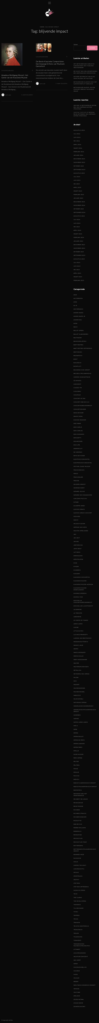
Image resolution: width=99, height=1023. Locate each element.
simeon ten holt (80, 865)
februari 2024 (79, 237)
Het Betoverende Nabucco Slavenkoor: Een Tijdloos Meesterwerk (84, 65)
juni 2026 (77, 137)
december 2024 (79, 201)
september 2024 (79, 212)
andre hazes (78, 312)
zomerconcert (79, 1006)
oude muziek (79, 754)
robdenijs (77, 831)
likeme (76, 627)
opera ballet (79, 736)
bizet (76, 359)
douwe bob (78, 441)
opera (76, 733)
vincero (77, 971)
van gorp (77, 960)
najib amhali (78, 699)
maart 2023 (78, 276)
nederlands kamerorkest (84, 706)
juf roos (77, 552)
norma (76, 718)
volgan (77, 978)
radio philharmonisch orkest (85, 786)
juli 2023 (77, 262)
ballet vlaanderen (81, 334)
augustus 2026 (79, 130)
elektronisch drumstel (83, 462)
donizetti (77, 437)
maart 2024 (78, 234)
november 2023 (79, 248)
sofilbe (76, 105)
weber (76, 981)
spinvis (76, 872)
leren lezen (78, 624)
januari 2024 (78, 241)
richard (77, 810)
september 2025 (79, 169)
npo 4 (76, 725)
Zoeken (76, 44)
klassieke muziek (80, 581)
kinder (76, 566)
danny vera (78, 416)
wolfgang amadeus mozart (85, 985)
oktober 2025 (79, 166)
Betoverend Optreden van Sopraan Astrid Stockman (85, 107)
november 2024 (79, 205)
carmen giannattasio (82, 377)
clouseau (77, 391)
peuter (76, 761)
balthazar (78, 337)
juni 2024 (77, 223)
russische (77, 858)
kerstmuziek (78, 559)
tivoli (76, 911)
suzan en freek (79, 890)
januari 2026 (78, 155)
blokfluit (77, 366)
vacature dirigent (81, 956)
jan (75, 534)
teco (75, 894)
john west (78, 548)
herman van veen (80, 527)
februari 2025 (79, 194)
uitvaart (77, 949)
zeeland (77, 996)
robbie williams (80, 827)
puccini (77, 776)
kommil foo (78, 597)
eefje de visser (79, 455)
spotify (76, 879)
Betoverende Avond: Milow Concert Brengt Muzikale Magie (84, 89)
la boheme (78, 609)
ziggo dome (78, 1003)
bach (76, 327)
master (76, 663)
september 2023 (79, 255)
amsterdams (78, 309)
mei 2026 (77, 141)
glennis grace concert (83, 513)
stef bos (77, 883)
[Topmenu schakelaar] (49, 3)
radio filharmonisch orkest (85, 783)
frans (76, 473)
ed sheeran (78, 452)
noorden (77, 715)
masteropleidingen (81, 666)
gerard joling (79, 491)
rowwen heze (79, 854)
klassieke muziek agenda (83, 584)
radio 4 (76, 779)
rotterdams (78, 845)
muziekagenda (79, 688)
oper (75, 729)
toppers (77, 915)
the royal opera (80, 901)
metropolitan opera (81, 674)
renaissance (78, 802)
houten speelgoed (81, 530)
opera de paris (79, 740)
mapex (76, 649)
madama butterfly (81, 641)
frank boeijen (79, 470)
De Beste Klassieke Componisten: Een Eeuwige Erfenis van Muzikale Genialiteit (50, 63)
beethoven (78, 352)
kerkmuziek (78, 555)
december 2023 (79, 244)
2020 (75, 295)
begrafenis (78, 355)
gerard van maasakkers (83, 495)
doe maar (77, 423)
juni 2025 (77, 180)
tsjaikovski (78, 937)
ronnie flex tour (80, 842)
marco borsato (80, 652)
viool (76, 974)
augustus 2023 (79, 259)
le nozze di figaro (81, 620)
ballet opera (79, 330)
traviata (77, 922)
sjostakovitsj (79, 869)
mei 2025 (77, 184)
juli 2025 (77, 176)
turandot (77, 940)
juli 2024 (77, 219)
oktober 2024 (79, 209)
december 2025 (79, 158)
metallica (77, 670)
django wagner (80, 420)
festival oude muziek (82, 466)
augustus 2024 (79, 216)
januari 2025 (78, 198)
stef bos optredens (81, 886)
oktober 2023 (79, 251)
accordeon (78, 298)
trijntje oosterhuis (81, 926)
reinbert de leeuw (81, 799)
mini (75, 681)
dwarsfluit (78, 448)
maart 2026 (78, 148)
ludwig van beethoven (83, 638)
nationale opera (80, 702)
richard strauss (80, 813)
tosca (76, 919)
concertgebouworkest (83, 405)
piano (76, 768)
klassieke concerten (82, 577)
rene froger (78, 806)
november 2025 (79, 162)
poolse (76, 772)
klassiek (77, 573)
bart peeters (78, 345)
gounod (77, 516)
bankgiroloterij (80, 341)
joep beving (78, 545)
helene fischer (79, 523)
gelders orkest (80, 484)
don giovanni (79, 434)
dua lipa (77, 445)
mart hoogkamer (80, 659)
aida (75, 302)
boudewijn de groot (82, 370)
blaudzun (77, 362)
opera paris (78, 747)
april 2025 (77, 187)
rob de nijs (78, 824)
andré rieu (78, 320)
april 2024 (77, 230)
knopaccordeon (80, 593)
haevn (76, 520)
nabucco (77, 695)
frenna (76, 480)
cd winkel (78, 380)
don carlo (78, 427)
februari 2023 (79, 280)
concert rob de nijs (81, 402)
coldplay (77, 395)
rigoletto (78, 820)
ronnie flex (78, 838)
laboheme (77, 616)
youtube (77, 992)
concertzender (80, 409)
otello (76, 751)
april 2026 (77, 144)
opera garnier (79, 743)
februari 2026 (79, 151)
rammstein (78, 790)
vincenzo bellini (80, 967)
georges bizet (79, 488)
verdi (76, 963)
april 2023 (77, 273)
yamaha (76, 988)
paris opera (78, 758)
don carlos (78, 430)
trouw (76, 933)
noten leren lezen (81, 722)
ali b (75, 305)
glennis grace (79, 509)
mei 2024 (77, 226)
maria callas (79, 656)
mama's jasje (78, 645)
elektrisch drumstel (82, 459)
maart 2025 (78, 191)
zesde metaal (79, 999)
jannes (76, 541)
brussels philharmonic (83, 373)
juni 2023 (77, 266)
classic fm (78, 387)
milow (76, 677)
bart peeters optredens (83, 348)
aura (75, 323)
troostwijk (78, 929)
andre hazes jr (79, 316)
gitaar (76, 502)
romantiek (78, 835)
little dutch (79, 631)
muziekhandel (79, 691)
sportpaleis (78, 876)
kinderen (77, 570)
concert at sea (79, 398)
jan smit (77, 538)
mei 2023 (77, 269)
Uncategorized (7, 70)
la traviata (78, 613)
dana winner (79, 412)
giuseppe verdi (79, 505)
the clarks (78, 897)
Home (42, 27)
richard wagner (80, 817)
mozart (77, 684)
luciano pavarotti (81, 634)
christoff (77, 384)
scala (76, 861)
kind (75, 563)
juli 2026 (77, 133)
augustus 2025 (79, 173)
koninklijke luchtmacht (83, 606)
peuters (77, 765)
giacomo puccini (80, 498)
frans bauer (78, 477)
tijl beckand (79, 908)
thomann (77, 904)
